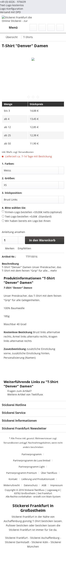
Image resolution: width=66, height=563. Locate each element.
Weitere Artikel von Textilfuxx (25, 394)
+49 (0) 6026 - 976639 (13, 1)
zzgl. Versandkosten (23, 152)
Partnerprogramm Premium (21, 472)
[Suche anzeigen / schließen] (33, 27)
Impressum (56, 485)
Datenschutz (31, 485)
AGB (44, 485)
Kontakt (13, 479)
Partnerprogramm (32, 454)
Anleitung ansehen (13, 232)
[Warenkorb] (60, 27)
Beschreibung (10, 263)
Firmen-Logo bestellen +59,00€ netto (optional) (33, 212)
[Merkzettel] (42, 27)
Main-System (53, 496)
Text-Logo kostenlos (12, 5)
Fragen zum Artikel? (19, 391)
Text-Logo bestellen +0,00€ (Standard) (28, 216)
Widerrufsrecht (11, 485)
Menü (13, 27)
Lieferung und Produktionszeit (38, 479)
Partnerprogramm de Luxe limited (31, 460)
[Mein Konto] (51, 27)
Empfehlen (24, 248)
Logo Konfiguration (11, 8)
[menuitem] (9, 27)
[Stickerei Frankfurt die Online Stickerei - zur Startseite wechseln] (17, 19)
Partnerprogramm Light (32, 466)
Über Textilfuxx (49, 472)
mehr (53, 270)
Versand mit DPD (10, 12)
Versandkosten (11, 442)
